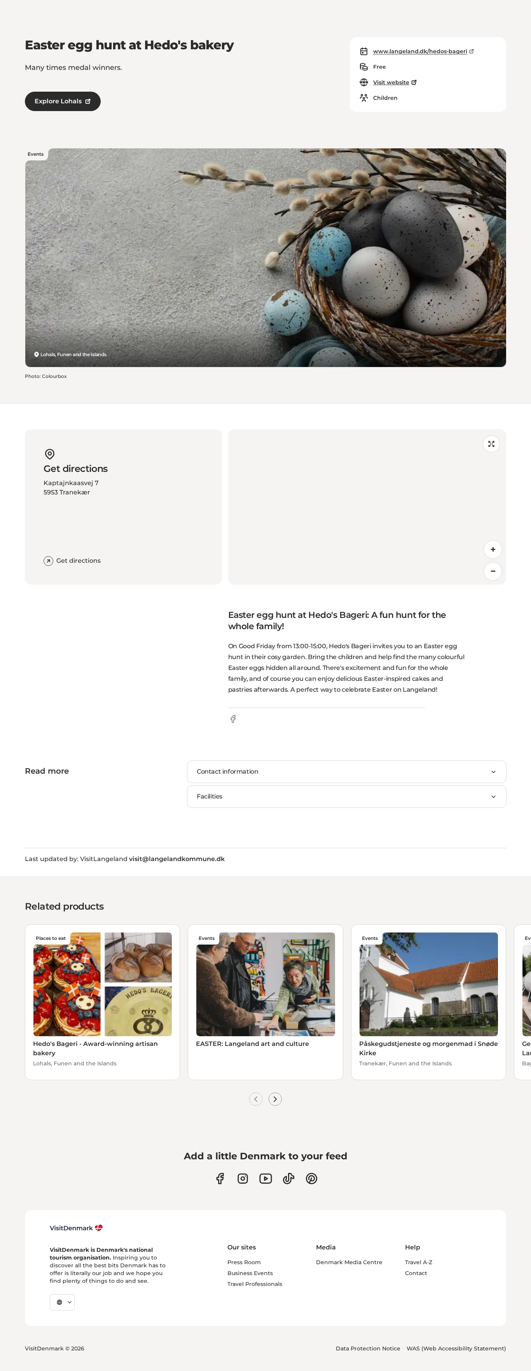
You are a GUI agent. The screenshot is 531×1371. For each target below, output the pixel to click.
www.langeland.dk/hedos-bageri (420, 51)
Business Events (250, 1273)
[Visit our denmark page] (220, 1178)
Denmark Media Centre (349, 1262)
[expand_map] (491, 443)
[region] (367, 507)
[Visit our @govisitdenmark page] (288, 1178)
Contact (416, 1273)
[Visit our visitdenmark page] (265, 1178)
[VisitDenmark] (76, 1228)
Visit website (391, 82)
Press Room (244, 1262)
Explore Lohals (58, 101)
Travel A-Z (418, 1262)
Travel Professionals (254, 1284)
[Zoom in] (493, 549)
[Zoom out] (493, 571)
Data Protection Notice (368, 1348)
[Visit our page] (243, 1178)
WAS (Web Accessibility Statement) (456, 1348)
